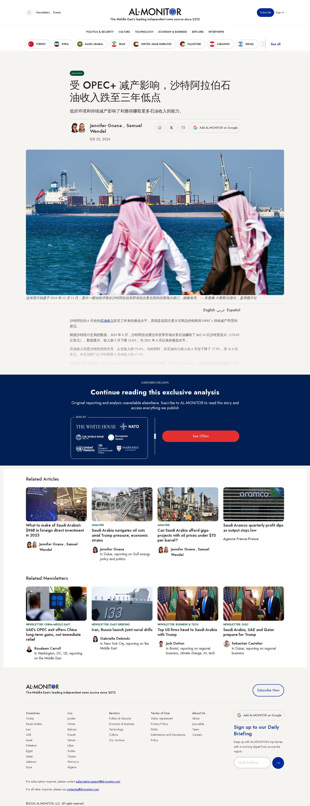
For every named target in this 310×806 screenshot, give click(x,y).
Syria (29, 767)
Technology (144, 32)
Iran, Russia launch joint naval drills (122, 630)
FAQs (154, 729)
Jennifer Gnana (106, 125)
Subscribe (265, 12)
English (209, 310)
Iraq (69, 713)
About (195, 718)
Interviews (216, 32)
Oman (71, 724)
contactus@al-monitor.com (83, 789)
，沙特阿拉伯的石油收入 (213, 363)
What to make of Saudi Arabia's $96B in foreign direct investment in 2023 (55, 530)
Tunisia (71, 756)
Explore (198, 32)
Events (57, 12)
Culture (124, 32)
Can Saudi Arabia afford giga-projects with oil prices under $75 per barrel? (187, 535)
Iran (28, 729)
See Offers (201, 436)
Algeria (71, 767)
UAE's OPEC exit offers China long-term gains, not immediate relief (53, 634)
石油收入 (107, 320)
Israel (29, 740)
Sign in (280, 12)
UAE (28, 735)
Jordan (71, 718)
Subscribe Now (268, 690)
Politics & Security (99, 32)
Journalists (198, 724)
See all (275, 44)
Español (233, 310)
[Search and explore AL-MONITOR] (29, 12)
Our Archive (116, 740)
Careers (197, 735)
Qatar (29, 756)
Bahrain (72, 729)
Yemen (71, 740)
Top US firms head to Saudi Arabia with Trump (187, 632)
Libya (70, 745)
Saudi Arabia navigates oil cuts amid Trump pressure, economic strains (120, 535)
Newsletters (43, 12)
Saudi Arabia (34, 724)
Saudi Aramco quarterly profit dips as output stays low (253, 528)
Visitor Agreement (162, 718)
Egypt (29, 751)
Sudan (71, 751)
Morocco (73, 762)
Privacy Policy (159, 724)
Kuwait (71, 735)
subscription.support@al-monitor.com (98, 781)
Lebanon (31, 762)
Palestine (31, 745)
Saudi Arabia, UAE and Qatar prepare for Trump (248, 632)
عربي (221, 310)
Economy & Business (172, 32)
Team (195, 729)
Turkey (30, 718)
